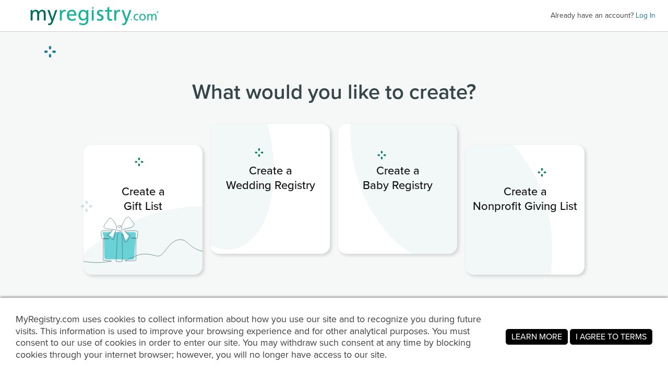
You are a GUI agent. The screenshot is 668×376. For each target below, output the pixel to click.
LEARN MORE (536, 337)
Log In (645, 15)
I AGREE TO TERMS (611, 337)
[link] (143, 210)
